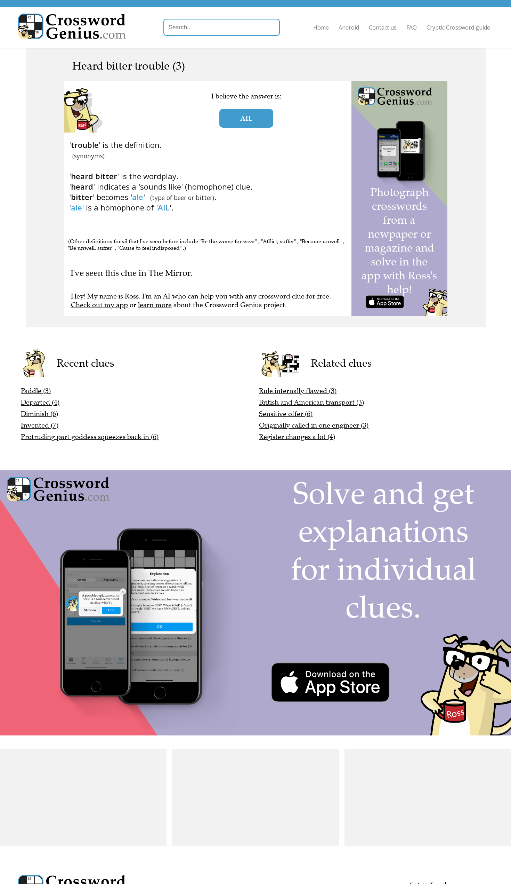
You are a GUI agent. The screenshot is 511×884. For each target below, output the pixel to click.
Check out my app (99, 305)
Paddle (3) (36, 391)
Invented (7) (39, 425)
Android (349, 27)
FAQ (411, 27)
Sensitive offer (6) (286, 413)
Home (321, 27)
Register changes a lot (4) (297, 436)
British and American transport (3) (311, 402)
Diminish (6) (39, 413)
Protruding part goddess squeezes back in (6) (90, 436)
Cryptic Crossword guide (458, 27)
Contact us (383, 27)
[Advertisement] (83, 797)
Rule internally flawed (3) (297, 391)
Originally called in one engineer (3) (313, 425)
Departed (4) (40, 402)
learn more (155, 305)
